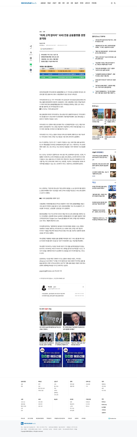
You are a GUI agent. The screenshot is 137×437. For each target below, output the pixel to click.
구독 (31, 66)
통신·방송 (56, 386)
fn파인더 (88, 402)
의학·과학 (56, 394)
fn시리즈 (88, 404)
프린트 (31, 60)
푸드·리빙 (72, 408)
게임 (55, 388)
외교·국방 (104, 390)
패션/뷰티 (72, 404)
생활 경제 (72, 386)
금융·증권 (43, 3)
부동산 (49, 3)
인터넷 (55, 390)
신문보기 (104, 412)
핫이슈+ (87, 406)
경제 (59, 3)
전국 (22, 410)
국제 (72, 3)
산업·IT (54, 3)
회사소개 (23, 418)
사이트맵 (83, 418)
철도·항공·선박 (41, 388)
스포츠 (71, 406)
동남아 (76, 3)
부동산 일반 (40, 390)
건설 (39, 386)
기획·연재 (94, 3)
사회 (68, 3)
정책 (39, 384)
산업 (55, 384)
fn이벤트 (104, 407)
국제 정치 (40, 404)
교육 (22, 408)
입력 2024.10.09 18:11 (51, 45)
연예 (71, 402)
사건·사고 (23, 402)
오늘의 (97, 152)
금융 (22, 384)
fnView (104, 402)
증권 (22, 386)
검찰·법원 (23, 404)
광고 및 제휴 (30, 418)
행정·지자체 (23, 406)
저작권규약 (49, 418)
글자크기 (30, 54)
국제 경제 (40, 402)
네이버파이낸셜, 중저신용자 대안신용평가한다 (53, 296)
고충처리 (76, 418)
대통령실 (104, 384)
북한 (103, 388)
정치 (63, 3)
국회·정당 (104, 386)
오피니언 (87, 3)
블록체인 (56, 392)
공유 (31, 48)
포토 (103, 399)
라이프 (81, 3)
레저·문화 (72, 410)
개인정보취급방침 (40, 418)
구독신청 (70, 418)
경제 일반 (72, 384)
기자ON (104, 410)
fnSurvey (104, 404)
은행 (44, 31)
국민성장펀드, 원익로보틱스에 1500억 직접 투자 (53, 293)
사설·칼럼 (88, 384)
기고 (87, 386)
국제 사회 (40, 406)
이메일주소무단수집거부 (59, 418)
